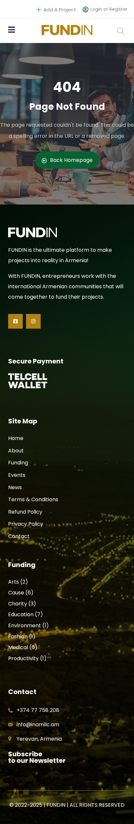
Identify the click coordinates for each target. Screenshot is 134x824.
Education (21, 614)
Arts (13, 582)
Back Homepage (71, 160)
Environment (24, 625)
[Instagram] (33, 321)
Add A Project (59, 9)
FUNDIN (56, 805)
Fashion (18, 636)
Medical (18, 647)
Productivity (23, 658)
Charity (17, 603)
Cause (16, 592)
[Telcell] (27, 381)
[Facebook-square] (15, 321)
